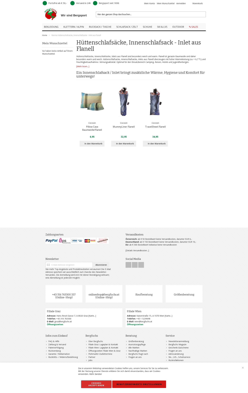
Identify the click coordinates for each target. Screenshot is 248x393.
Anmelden (181, 3)
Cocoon (92, 123)
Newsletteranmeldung (178, 341)
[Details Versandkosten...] (137, 250)
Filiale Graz (54, 311)
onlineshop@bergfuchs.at (104, 294)
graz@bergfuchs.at (63, 321)
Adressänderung (176, 354)
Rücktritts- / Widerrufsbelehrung (63, 357)
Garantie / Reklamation (59, 354)
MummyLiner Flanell (124, 126)
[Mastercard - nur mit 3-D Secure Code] (90, 241)
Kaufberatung (144, 294)
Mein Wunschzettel (166, 3)
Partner (91, 357)
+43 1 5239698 (143, 318)
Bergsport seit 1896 (109, 3)
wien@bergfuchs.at (143, 321)
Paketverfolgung (56, 347)
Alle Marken (133, 347)
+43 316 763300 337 (64, 294)
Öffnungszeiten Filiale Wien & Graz (104, 350)
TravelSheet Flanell (155, 126)
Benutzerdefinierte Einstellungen (139, 384)
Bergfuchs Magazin (177, 344)
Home (45, 35)
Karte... (92, 315)
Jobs (90, 360)
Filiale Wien (134, 311)
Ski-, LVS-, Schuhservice (179, 357)
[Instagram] (135, 264)
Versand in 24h (83, 3)
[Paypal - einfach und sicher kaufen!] (51, 241)
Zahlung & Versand (57, 344)
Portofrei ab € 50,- (57, 3)
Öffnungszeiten (55, 324)
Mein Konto (149, 3)
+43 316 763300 (63, 318)
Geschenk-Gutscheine (178, 347)
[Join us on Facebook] (129, 264)
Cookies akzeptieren (96, 384)
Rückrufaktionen (176, 360)
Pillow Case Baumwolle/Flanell (92, 128)
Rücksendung (54, 350)
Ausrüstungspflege (137, 344)
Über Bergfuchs (95, 341)
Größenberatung (184, 294)
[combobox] (151, 14)
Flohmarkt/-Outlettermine (100, 354)
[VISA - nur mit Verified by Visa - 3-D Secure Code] (77, 241)
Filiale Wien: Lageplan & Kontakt (103, 347)
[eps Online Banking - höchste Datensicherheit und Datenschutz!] (64, 241)
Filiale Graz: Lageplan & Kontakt (103, 344)
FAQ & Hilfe (53, 341)
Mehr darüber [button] (95, 374)
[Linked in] (141, 264)
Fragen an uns (135, 357)
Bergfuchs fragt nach (138, 354)
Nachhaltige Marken (137, 350)
